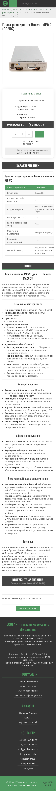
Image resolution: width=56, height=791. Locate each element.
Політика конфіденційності (28, 695)
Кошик (27, 717)
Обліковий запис (28, 712)
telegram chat (28, 763)
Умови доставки (28, 685)
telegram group (28, 758)
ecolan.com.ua (27, 782)
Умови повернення (27, 690)
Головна (6, 9)
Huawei (32, 117)
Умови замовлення (28, 681)
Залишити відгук (28, 608)
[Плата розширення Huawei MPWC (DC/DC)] (28, 58)
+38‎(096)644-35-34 (28, 744)
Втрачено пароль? (28, 722)
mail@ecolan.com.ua (28, 749)
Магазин (17, 9)
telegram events (28, 754)
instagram (28, 768)
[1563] (39, 134)
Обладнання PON (33, 9)
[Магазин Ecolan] (5, 3)
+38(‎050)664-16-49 (28, 739)
